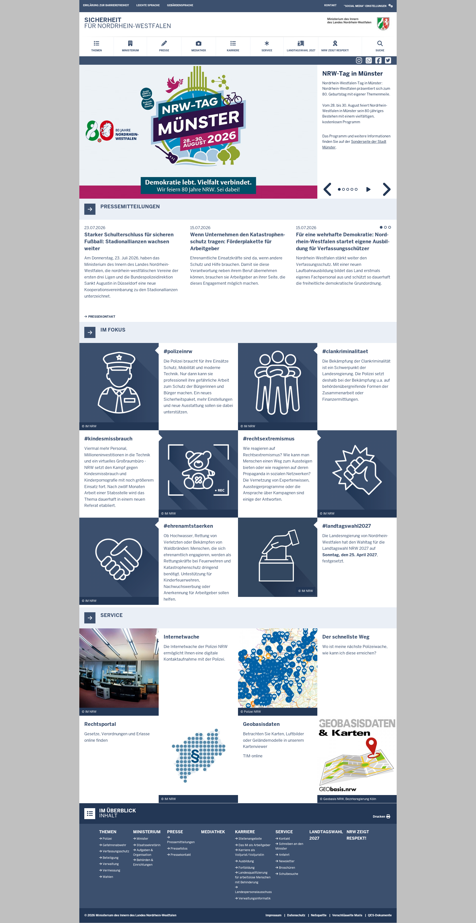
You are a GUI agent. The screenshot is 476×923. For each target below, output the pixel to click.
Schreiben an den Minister (289, 846)
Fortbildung (246, 868)
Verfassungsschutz (116, 851)
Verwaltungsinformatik (254, 898)
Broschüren (287, 868)
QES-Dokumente (380, 915)
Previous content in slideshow (328, 189)
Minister (142, 839)
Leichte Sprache (148, 5)
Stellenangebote (250, 839)
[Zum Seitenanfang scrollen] (466, 914)
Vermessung (111, 870)
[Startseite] (358, 24)
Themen (107, 831)
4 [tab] (352, 189)
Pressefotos (179, 849)
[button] (368, 6)
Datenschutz (296, 915)
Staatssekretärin (148, 845)
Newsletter (287, 861)
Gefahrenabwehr (114, 845)
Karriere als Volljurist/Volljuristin (249, 852)
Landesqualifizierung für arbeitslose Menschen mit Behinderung (252, 877)
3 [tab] (347, 189)
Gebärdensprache (180, 5)
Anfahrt (284, 855)
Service (284, 831)
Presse (175, 831)
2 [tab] (343, 189)
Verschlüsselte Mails (347, 915)
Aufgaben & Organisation (143, 852)
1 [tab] (339, 189)
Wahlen (108, 877)
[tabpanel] (238, 132)
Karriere (245, 831)
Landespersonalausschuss (253, 892)
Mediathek (213, 831)
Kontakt (330, 5)
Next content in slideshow (386, 189)
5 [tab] (356, 189)
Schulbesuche (288, 874)
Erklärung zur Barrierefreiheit (106, 5)
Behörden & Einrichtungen (143, 862)
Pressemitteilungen (181, 842)
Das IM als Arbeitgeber (254, 845)
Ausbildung (246, 861)
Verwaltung (111, 864)
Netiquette (319, 915)
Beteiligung (111, 858)
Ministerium (147, 831)
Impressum (273, 915)
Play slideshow (369, 189)
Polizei (107, 839)
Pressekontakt (101, 317)
